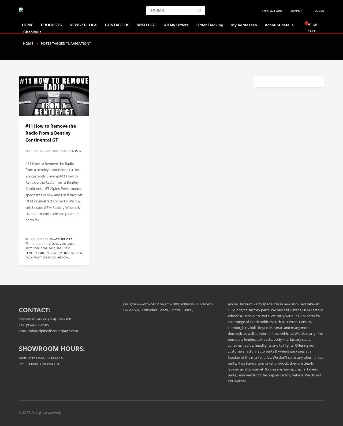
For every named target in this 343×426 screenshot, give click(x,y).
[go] (200, 10)
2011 (60, 248)
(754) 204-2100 (272, 11)
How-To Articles (60, 239)
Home (28, 43)
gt (72, 253)
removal (64, 257)
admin (76, 151)
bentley (31, 253)
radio (52, 257)
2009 (44, 248)
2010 (52, 248)
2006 (71, 244)
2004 (55, 244)
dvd (66, 253)
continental (47, 253)
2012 (67, 248)
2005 (63, 244)
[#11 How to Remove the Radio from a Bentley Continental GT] (53, 96)
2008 (36, 248)
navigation (39, 257)
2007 (28, 248)
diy (60, 253)
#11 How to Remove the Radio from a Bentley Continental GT (50, 133)
